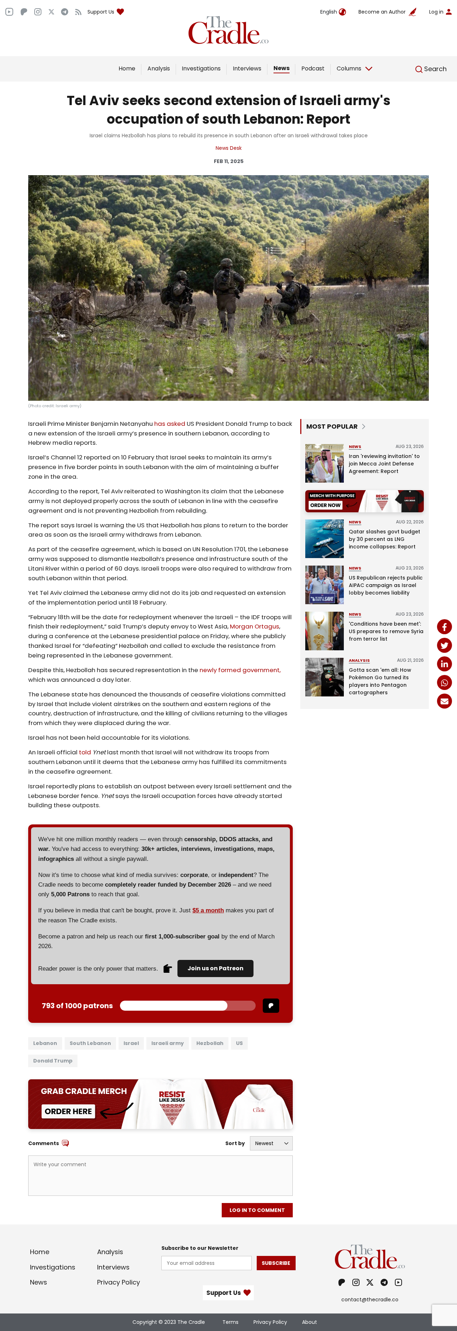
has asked (169, 423)
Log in (436, 11)
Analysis (158, 68)
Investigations (201, 68)
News (281, 68)
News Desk (229, 148)
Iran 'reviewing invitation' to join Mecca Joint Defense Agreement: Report (384, 464)
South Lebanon (90, 1043)
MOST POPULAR (332, 426)
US (239, 1043)
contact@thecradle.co (369, 1299)
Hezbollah (210, 1043)
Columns (349, 68)
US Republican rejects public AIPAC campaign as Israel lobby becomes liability (386, 585)
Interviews (247, 68)
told (85, 752)
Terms (230, 1322)
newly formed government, (239, 670)
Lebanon (45, 1043)
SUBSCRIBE (276, 1263)
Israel (131, 1043)
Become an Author (382, 11)
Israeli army (167, 1043)
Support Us (100, 11)
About (309, 1322)
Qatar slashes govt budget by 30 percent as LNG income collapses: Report (384, 539)
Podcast (313, 68)
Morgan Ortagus (254, 626)
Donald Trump (52, 1060)
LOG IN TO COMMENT (257, 1210)
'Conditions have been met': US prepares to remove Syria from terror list (386, 631)
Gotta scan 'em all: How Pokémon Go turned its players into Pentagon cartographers (380, 681)
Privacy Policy (118, 1282)
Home (127, 68)
